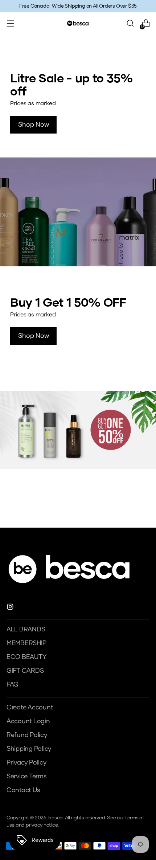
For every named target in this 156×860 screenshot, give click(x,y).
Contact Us (23, 790)
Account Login (28, 721)
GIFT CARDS (25, 671)
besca (55, 817)
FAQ (13, 684)
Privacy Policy (26, 762)
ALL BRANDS (26, 629)
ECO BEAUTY (26, 657)
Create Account (30, 707)
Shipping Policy (29, 749)
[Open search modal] (130, 23)
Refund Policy (27, 735)
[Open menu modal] (10, 23)
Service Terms (27, 776)
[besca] (78, 23)
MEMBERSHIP (26, 643)
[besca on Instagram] (11, 608)
